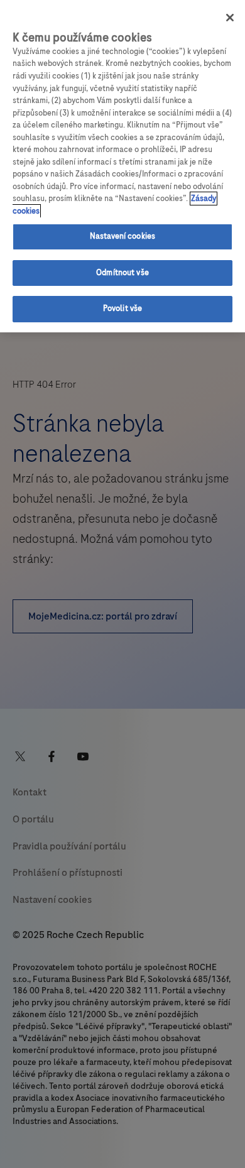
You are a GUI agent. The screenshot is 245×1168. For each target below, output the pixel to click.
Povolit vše (122, 308)
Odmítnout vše (122, 272)
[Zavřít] (230, 17)
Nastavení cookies (122, 236)
